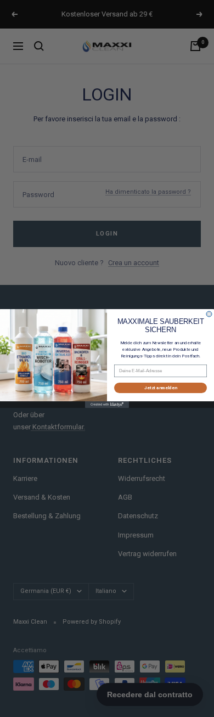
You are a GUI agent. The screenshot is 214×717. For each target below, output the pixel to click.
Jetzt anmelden (160, 388)
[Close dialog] (209, 314)
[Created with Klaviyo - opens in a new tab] (107, 404)
